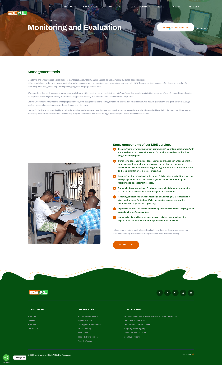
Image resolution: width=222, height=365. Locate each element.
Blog (161, 7)
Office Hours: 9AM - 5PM (135, 333)
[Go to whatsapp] (6, 357)
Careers (31, 320)
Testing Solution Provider (89, 325)
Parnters (114, 7)
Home (51, 7)
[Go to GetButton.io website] (6, 362)
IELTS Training (84, 329)
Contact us (126, 245)
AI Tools (194, 7)
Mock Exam (82, 333)
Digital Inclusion (84, 320)
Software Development (87, 316)
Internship (32, 325)
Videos (177, 7)
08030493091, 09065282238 (137, 325)
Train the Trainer (85, 341)
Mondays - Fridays (132, 337)
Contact (53, 20)
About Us (67, 7)
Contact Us (33, 329)
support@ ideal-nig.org (134, 329)
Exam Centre (90, 7)
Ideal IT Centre (139, 7)
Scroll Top (186, 354)
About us (32, 316)
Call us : (190, 29)
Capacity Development (87, 337)
